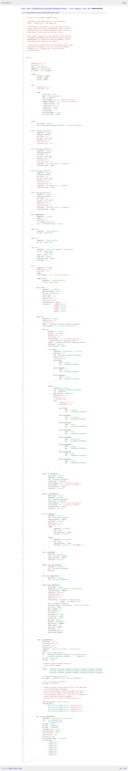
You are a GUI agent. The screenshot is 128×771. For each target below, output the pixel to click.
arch (71, 8)
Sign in (124, 3)
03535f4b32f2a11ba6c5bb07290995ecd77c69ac (49, 8)
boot (84, 8)
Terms (20, 768)
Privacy (15, 768)
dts (89, 8)
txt (121, 768)
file (57, 12)
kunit (23, 8)
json (124, 768)
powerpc (78, 8)
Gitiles (10, 768)
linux (28, 8)
